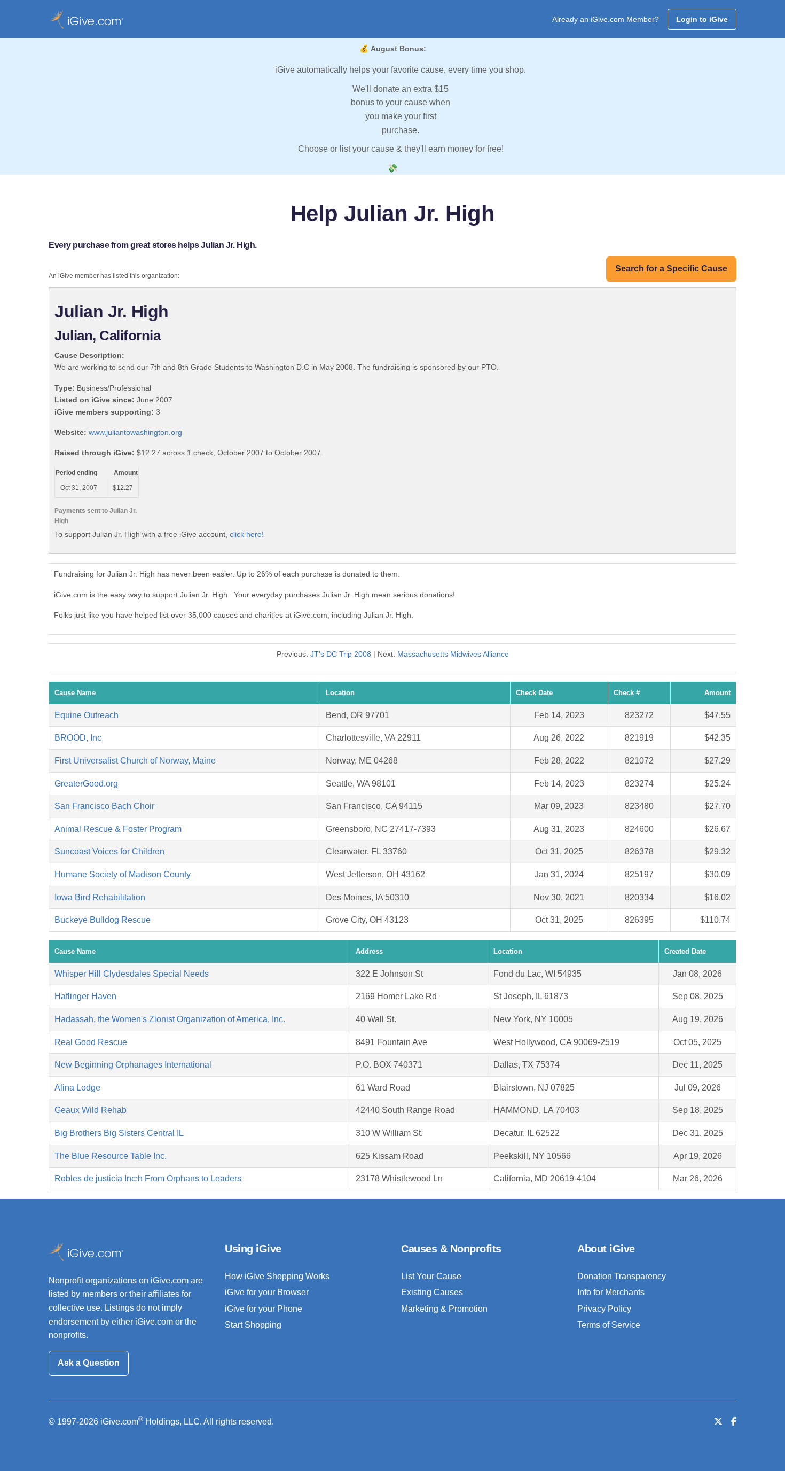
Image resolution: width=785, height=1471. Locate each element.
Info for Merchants (611, 1292)
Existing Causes (432, 1292)
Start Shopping (253, 1324)
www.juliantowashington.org (135, 432)
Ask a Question (89, 1362)
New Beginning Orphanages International (132, 1064)
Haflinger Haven (85, 996)
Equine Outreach (86, 715)
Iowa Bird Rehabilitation (99, 897)
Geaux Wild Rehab (90, 1110)
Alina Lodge (77, 1087)
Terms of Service (608, 1324)
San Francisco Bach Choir (104, 806)
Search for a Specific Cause (671, 268)
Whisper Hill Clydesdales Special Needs (131, 973)
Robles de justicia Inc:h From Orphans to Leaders (147, 1178)
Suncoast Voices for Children (109, 851)
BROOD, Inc (77, 737)
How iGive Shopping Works (277, 1276)
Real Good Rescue (90, 1042)
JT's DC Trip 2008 (340, 654)
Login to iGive (702, 19)
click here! (247, 534)
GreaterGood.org (86, 783)
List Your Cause (431, 1276)
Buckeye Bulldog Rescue (102, 919)
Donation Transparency (621, 1276)
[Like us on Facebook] (733, 1421)
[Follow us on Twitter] (718, 1421)
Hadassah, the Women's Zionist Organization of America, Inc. (169, 1019)
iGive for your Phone (263, 1308)
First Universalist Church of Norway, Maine (135, 760)
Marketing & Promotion (444, 1308)
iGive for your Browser (267, 1292)
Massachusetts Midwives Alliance (453, 654)
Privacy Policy (604, 1308)
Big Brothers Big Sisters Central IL (119, 1133)
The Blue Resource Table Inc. (110, 1156)
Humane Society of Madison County (122, 874)
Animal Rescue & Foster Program (118, 829)
